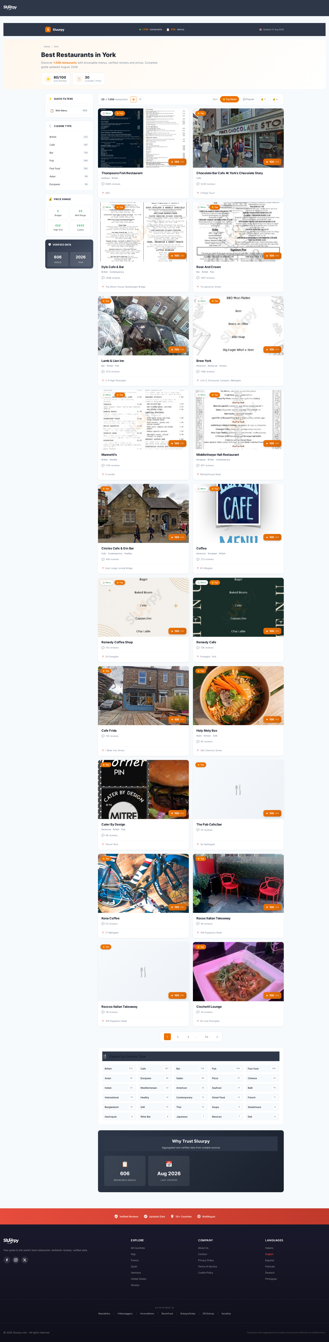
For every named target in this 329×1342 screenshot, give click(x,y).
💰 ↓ (275, 99)
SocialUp (226, 1313)
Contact (202, 1254)
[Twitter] (24, 1260)
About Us (203, 1247)
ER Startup (208, 1313)
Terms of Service (207, 1266)
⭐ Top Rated (229, 99)
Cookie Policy (205, 1272)
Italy (133, 1254)
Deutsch (270, 1272)
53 (206, 1036)
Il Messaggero (125, 1313)
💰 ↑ (263, 99)
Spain (134, 1266)
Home (47, 46)
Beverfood (167, 1313)
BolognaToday (187, 1313)
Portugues (271, 1278)
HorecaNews (147, 1313)
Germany (136, 1272)
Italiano (269, 1247)
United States (138, 1278)
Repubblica (104, 1313)
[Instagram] (15, 1260)
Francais (270, 1266)
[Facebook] (6, 1260)
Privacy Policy (206, 1260)
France (135, 1260)
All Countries (138, 1247)
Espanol (269, 1260)
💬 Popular (248, 99)
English (269, 1254)
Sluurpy (135, 1284)
